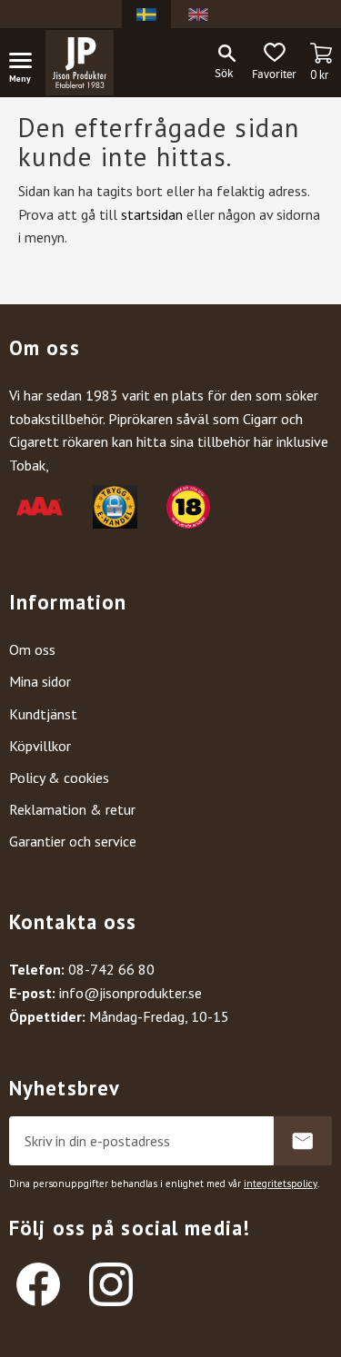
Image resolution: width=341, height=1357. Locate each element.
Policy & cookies (59, 777)
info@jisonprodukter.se (130, 993)
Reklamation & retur (72, 809)
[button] (27, 63)
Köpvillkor (40, 746)
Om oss (32, 649)
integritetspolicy (280, 1183)
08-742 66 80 (111, 969)
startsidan (152, 214)
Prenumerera (303, 1140)
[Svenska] (146, 14)
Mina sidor (40, 681)
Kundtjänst (43, 714)
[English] (198, 14)
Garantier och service (72, 841)
